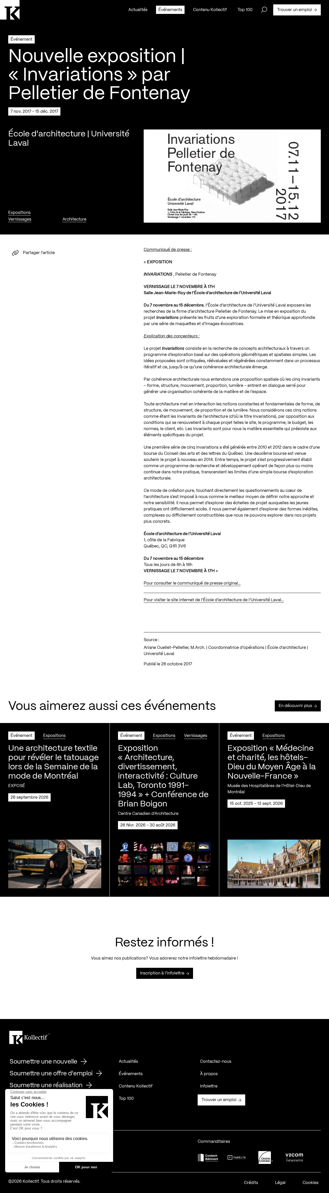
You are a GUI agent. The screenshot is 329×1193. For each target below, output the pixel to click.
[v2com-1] (294, 1157)
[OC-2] (265, 1157)
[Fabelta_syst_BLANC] (236, 1157)
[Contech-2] (208, 1157)
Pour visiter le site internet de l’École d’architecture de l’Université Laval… (214, 600)
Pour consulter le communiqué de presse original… (192, 583)
